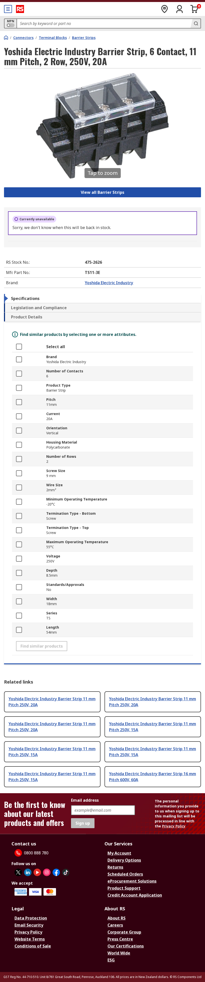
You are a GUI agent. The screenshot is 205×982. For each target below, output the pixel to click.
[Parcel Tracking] (164, 9)
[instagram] (46, 872)
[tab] (102, 298)
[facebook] (56, 872)
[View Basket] (194, 9)
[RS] (20, 9)
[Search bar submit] (195, 23)
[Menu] (8, 9)
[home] (6, 37)
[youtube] (37, 872)
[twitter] (18, 872)
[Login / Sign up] (179, 9)
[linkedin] (28, 872)
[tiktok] (66, 872)
